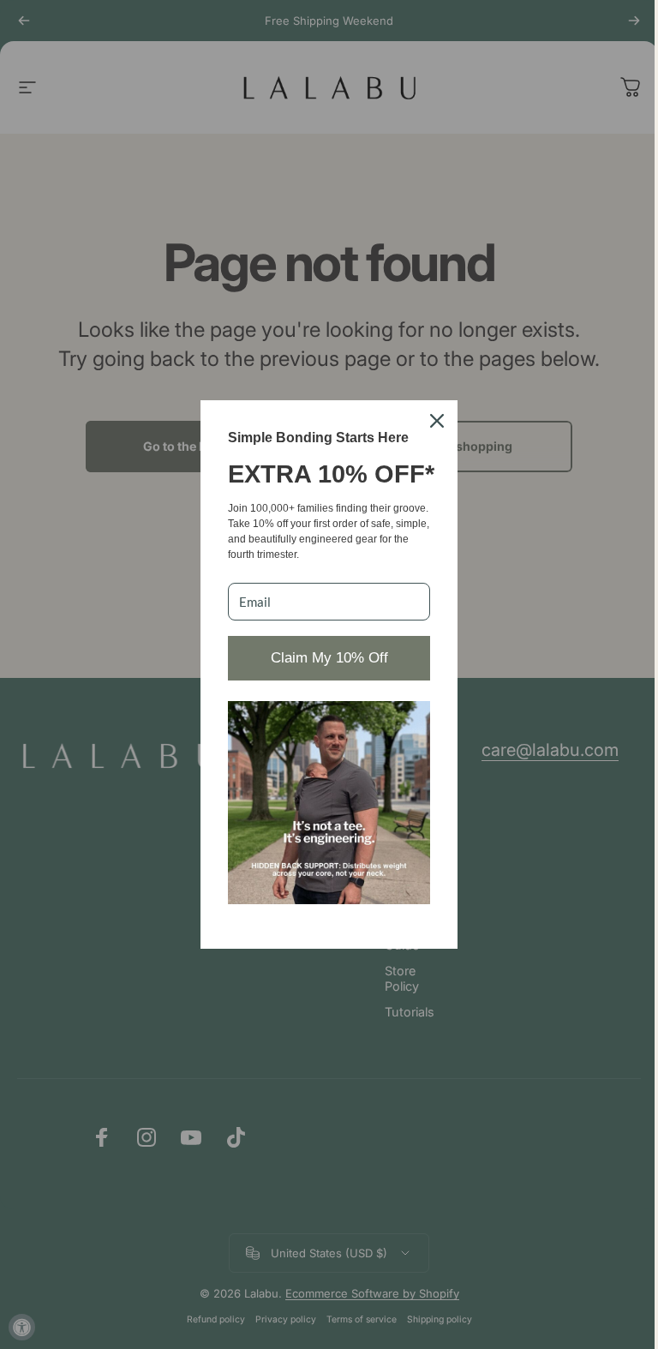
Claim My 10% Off (329, 658)
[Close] (437, 420)
